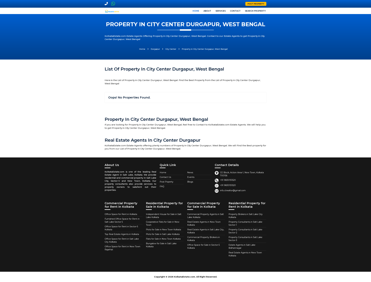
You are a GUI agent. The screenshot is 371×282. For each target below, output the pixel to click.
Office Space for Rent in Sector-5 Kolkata (121, 228)
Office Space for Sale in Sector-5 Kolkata (203, 246)
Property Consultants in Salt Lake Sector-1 (245, 223)
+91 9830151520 (228, 180)
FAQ (162, 186)
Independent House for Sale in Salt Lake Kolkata (163, 216)
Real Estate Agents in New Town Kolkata (204, 223)
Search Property (255, 11)
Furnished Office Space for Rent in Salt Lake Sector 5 (122, 220)
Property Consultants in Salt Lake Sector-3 (245, 239)
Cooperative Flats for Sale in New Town (162, 223)
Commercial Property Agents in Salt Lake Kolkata (205, 216)
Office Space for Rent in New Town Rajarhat (122, 248)
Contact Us (165, 177)
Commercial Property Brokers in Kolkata (203, 239)
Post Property (256, 4)
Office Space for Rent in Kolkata (121, 214)
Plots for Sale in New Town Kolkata (163, 229)
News (190, 172)
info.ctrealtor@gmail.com (233, 190)
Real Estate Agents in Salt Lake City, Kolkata (205, 231)
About (207, 11)
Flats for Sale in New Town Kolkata (163, 239)
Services (220, 11)
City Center (170, 49)
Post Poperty (166, 181)
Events (190, 177)
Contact (235, 11)
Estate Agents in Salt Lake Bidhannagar (242, 246)
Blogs (190, 181)
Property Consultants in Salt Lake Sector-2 (245, 231)
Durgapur (155, 49)
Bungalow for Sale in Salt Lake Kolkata (161, 245)
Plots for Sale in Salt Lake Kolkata (163, 234)
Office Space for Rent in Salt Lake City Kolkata (122, 240)
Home (196, 11)
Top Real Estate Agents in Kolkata (122, 234)
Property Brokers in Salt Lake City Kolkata (246, 216)
